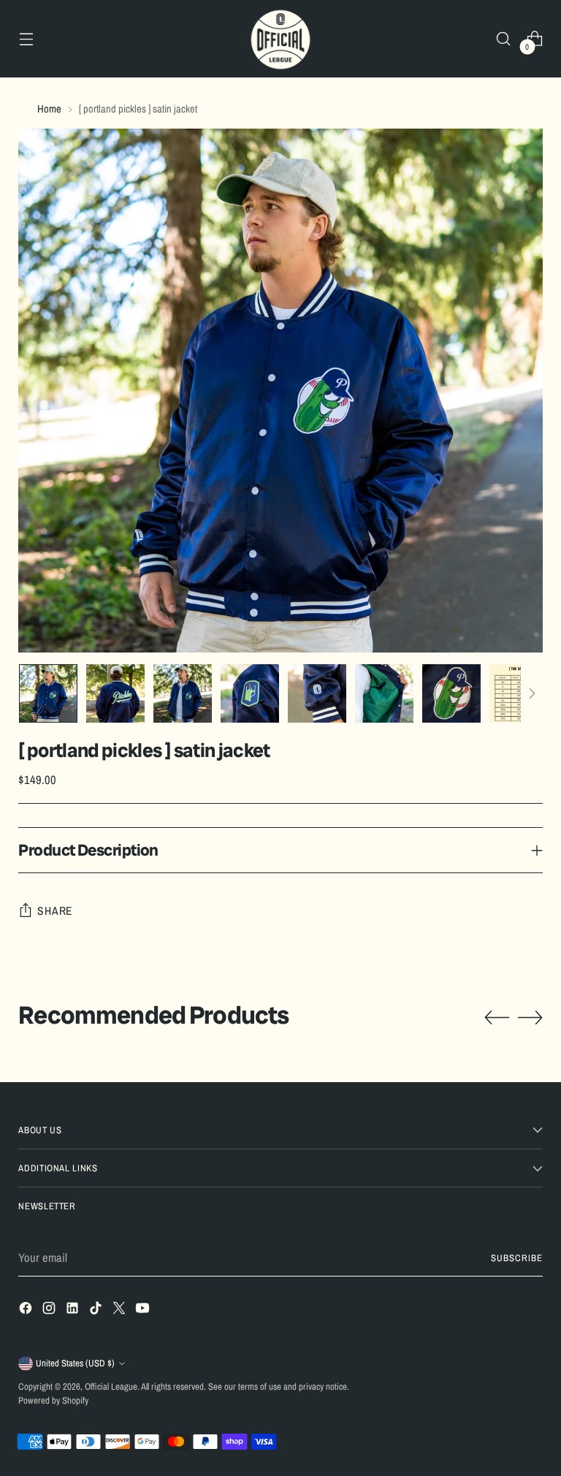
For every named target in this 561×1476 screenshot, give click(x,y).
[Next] (532, 693)
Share (55, 910)
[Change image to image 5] (317, 693)
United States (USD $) (75, 1363)
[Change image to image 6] (384, 693)
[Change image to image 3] (182, 693)
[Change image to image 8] (518, 693)
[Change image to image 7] (451, 693)
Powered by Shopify (53, 1400)
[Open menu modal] (26, 39)
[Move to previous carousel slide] (496, 1017)
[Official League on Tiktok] (97, 1310)
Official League (111, 1386)
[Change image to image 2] (115, 693)
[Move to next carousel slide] (530, 1017)
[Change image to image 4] (250, 693)
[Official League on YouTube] (144, 1310)
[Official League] (280, 39)
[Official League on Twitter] (120, 1310)
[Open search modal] (504, 39)
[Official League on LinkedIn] (74, 1310)
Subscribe (517, 1258)
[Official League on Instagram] (50, 1310)
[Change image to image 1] (48, 693)
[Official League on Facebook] (27, 1310)
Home (49, 109)
